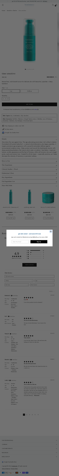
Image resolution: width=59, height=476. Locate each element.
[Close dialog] (51, 231)
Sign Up (39, 241)
